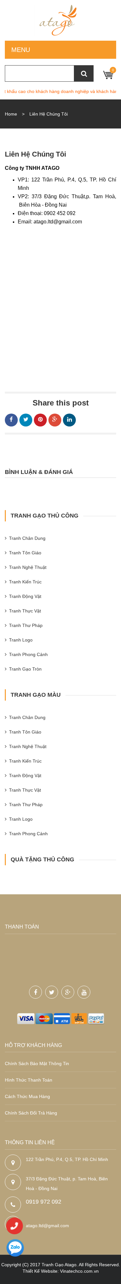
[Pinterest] (40, 420)
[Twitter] (25, 420)
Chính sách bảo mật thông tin (37, 1063)
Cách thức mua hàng (27, 1096)
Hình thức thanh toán (28, 1080)
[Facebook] (11, 420)
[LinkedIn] (69, 420)
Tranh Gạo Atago (59, 1264)
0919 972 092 (43, 1201)
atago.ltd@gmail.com (47, 1225)
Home (11, 114)
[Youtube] (83, 992)
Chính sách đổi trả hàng (31, 1112)
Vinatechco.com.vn (79, 1271)
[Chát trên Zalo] (15, 1248)
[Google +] (54, 420)
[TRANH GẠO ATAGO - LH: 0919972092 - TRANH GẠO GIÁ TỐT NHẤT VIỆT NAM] (60, 20)
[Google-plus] (67, 992)
